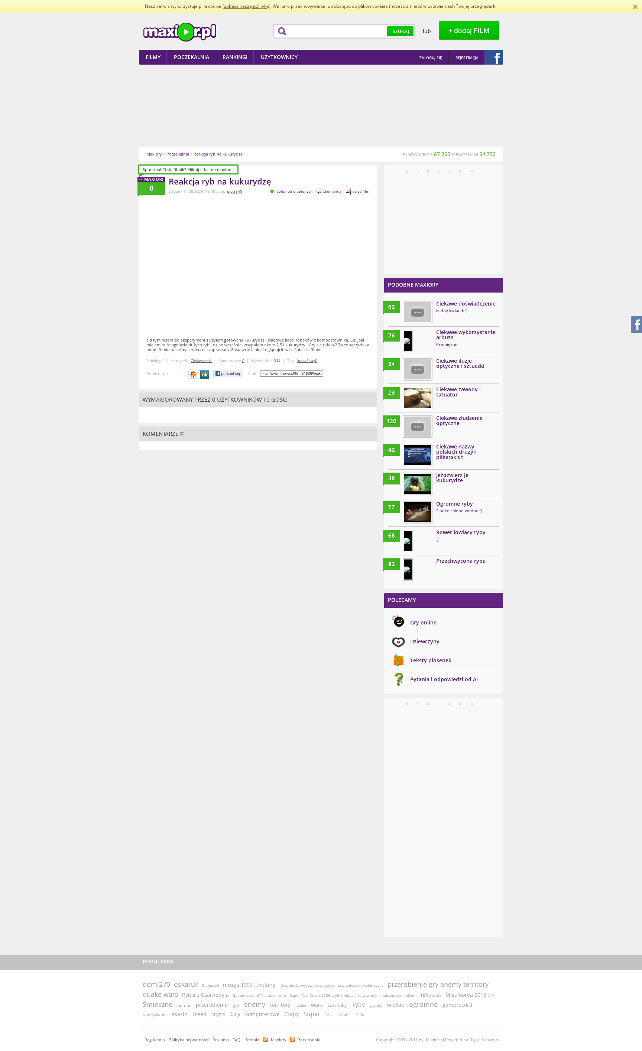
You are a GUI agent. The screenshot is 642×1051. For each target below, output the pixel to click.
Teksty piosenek (430, 660)
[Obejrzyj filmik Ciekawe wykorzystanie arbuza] (408, 341)
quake (300, 1005)
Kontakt (252, 1039)
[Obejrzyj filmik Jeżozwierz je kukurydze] (417, 484)
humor (184, 1005)
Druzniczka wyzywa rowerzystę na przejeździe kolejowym (332, 985)
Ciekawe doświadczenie (466, 303)
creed (199, 1014)
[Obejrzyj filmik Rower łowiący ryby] (408, 541)
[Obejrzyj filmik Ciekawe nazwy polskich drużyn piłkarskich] (417, 455)
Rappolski (210, 985)
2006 (359, 1014)
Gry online (423, 622)
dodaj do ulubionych (294, 191)
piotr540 (234, 191)
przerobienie (212, 1004)
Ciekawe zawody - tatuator (458, 392)
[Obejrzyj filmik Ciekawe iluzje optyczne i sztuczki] (417, 369)
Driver (343, 1014)
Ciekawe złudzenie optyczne (459, 420)
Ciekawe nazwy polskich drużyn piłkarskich (456, 451)
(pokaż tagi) (307, 360)
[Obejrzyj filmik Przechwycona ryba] (408, 569)
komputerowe (262, 1014)
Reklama (221, 1039)
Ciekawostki (201, 360)
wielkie (395, 1004)
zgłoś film (361, 191)
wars (317, 1004)
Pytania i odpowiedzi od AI (444, 679)
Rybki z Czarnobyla (205, 994)
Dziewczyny (425, 641)
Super (312, 1014)
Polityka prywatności (189, 1039)
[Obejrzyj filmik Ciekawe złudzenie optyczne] (417, 426)
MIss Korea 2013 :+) (469, 994)
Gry (235, 1014)
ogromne (423, 1004)
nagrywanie (155, 1014)
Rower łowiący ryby (461, 532)
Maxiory (278, 1039)
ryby (359, 1005)
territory (280, 1004)
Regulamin (155, 1039)
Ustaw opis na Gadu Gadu (193, 374)
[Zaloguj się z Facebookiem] (494, 57)
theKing (266, 984)
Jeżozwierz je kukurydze (452, 477)
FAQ (237, 1039)
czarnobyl (338, 1005)
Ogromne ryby (454, 503)
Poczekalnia (309, 1039)
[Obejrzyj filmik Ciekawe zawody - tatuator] (417, 398)
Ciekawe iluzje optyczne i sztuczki (460, 363)
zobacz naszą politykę (246, 6)
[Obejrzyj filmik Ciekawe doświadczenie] (417, 312)
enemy (254, 1004)
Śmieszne (157, 1004)
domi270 (156, 984)
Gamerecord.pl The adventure (259, 995)
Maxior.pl (180, 32)
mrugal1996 (238, 984)
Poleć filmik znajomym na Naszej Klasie (205, 374)
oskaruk (186, 984)
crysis (218, 1014)
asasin (180, 1014)
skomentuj (332, 191)
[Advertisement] (321, 105)
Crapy (291, 1014)
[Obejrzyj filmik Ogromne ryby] (417, 512)
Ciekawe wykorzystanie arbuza (465, 335)
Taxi (329, 1014)
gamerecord (457, 1004)
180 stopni (431, 995)
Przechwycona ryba (461, 560)
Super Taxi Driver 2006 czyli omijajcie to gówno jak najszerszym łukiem (353, 995)
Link (252, 373)
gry (236, 1005)
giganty (376, 1005)
